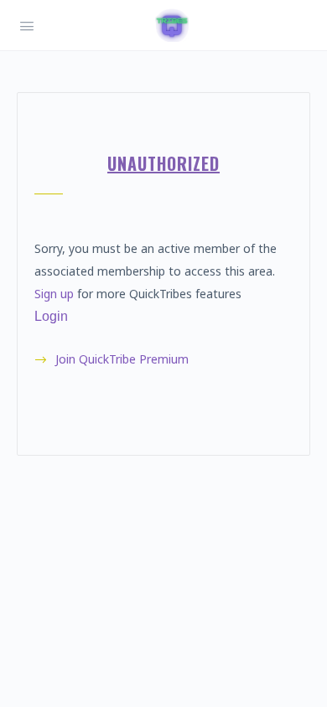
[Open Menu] (27, 24)
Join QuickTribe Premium (122, 359)
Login (51, 316)
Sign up (54, 294)
